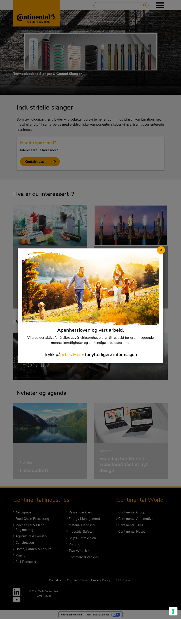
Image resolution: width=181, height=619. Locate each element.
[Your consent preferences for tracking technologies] (173, 611)
